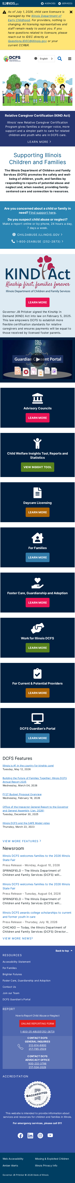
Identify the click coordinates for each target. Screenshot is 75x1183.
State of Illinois (41, 1175)
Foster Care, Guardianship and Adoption (26, 980)
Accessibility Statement (17, 961)
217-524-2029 (37, 1067)
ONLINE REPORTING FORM (37, 1023)
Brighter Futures (12, 974)
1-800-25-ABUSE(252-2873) (37, 1031)
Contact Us (9, 986)
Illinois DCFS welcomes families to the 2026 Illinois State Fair (36, 858)
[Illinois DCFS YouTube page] (50, 1136)
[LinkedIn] (30, 1136)
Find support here (42, 212)
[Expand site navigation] (69, 59)
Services (67, 3)
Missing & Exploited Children (52, 1158)
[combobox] (46, 58)
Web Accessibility (13, 1158)
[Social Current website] (37, 1106)
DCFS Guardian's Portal (16, 999)
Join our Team (11, 993)
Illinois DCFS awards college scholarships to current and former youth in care (37, 915)
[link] (20, 1136)
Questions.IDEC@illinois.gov (27, 41)
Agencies (50, 3)
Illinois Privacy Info (46, 1165)
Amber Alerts (10, 1165)
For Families (10, 967)
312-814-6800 (37, 1045)
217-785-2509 (37, 1048)
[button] (39, 142)
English (44, 58)
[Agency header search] (60, 58)
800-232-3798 (37, 1063)
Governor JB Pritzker (13, 1175)
